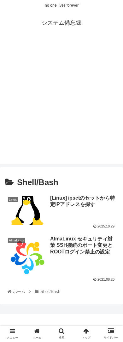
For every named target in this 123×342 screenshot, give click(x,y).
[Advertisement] (61, 102)
